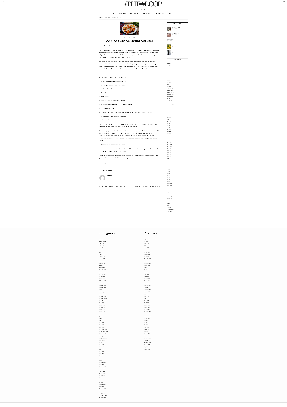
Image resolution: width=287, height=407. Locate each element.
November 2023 (169, 183)
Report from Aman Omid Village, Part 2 (113, 186)
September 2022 (147, 342)
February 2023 (147, 331)
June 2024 (168, 164)
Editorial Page (169, 80)
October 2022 (147, 340)
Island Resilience (170, 94)
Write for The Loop (134, 13)
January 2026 (169, 154)
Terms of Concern (170, 209)
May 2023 (146, 325)
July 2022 (146, 347)
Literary (168, 106)
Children (168, 76)
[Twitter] (3, 2)
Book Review (169, 74)
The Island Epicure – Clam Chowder (146, 186)
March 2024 (169, 169)
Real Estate (169, 201)
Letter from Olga (176, 27)
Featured (170, 13)
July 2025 (168, 160)
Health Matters (170, 88)
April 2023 (146, 327)
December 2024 (169, 139)
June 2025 (168, 165)
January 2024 (169, 150)
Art (167, 71)
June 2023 (146, 322)
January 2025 (169, 152)
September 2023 (131, 37)
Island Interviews (170, 92)
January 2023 (147, 333)
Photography (169, 117)
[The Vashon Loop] (143, 5)
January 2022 (147, 349)
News (168, 115)
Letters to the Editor (171, 104)
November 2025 (169, 187)
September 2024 (169, 196)
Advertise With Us (147, 13)
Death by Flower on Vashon (178, 45)
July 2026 (168, 162)
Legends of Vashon (170, 100)
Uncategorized (169, 211)
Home (114, 13)
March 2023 (146, 329)
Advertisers (169, 65)
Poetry (168, 119)
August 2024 (169, 131)
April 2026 (168, 127)
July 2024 (168, 158)
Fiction (168, 84)
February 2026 (169, 146)
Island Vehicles (170, 96)
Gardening (169, 86)
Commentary (169, 78)
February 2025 (169, 144)
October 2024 (169, 190)
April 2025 (168, 125)
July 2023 (146, 320)
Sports (168, 205)
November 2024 (169, 185)
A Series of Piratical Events (178, 51)
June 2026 (168, 167)
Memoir (168, 111)
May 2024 (168, 175)
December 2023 (169, 137)
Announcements (170, 67)
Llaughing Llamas (170, 108)
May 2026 (168, 181)
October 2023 (169, 189)
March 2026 (169, 173)
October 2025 (169, 192)
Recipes (125, 37)
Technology (169, 207)
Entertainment (169, 82)
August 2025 (169, 133)
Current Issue (122, 13)
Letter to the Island (170, 102)
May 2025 (168, 177)
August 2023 (169, 129)
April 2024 (168, 123)
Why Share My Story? (177, 33)
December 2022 (147, 336)
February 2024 (169, 142)
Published (169, 121)
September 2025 (169, 198)
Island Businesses (170, 90)
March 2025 (169, 171)
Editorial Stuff (160, 13)
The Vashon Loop (110, 404)
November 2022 (147, 338)
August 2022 (147, 344)
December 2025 (169, 140)
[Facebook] (1, 2)
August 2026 (169, 135)
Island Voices (169, 98)
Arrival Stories (169, 69)
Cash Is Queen (170, 39)
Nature (168, 113)
